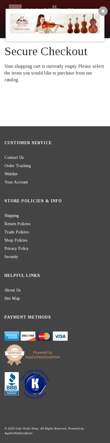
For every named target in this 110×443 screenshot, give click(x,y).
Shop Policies (16, 240)
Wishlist (11, 174)
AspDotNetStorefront (18, 433)
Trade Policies (16, 232)
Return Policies (17, 224)
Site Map (12, 298)
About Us (12, 290)
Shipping (11, 215)
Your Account (16, 182)
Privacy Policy (16, 248)
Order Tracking (17, 166)
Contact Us (14, 157)
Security (11, 257)
